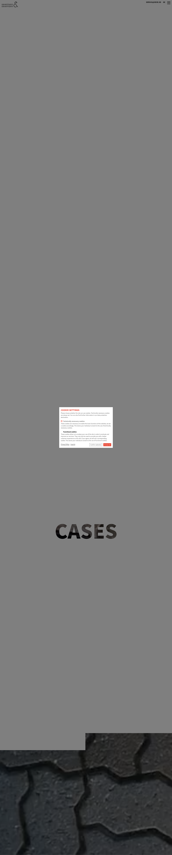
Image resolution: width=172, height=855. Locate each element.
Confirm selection (95, 445)
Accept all (107, 445)
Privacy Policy (65, 444)
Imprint (72, 444)
